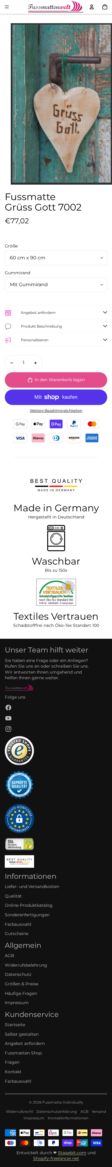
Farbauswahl (18, 924)
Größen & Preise (21, 984)
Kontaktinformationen (68, 1118)
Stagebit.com (72, 1152)
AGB (9, 955)
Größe (11, 246)
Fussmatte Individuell (61, 1102)
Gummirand (17, 272)
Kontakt (13, 1071)
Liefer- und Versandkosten (32, 886)
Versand (99, 1111)
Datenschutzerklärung (56, 1111)
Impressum (17, 1002)
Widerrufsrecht (19, 1111)
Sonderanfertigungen (27, 914)
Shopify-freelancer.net (56, 1158)
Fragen (12, 1062)
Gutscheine (16, 933)
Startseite (15, 1024)
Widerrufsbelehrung (26, 965)
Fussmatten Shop (23, 1053)
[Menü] (7, 7)
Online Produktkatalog (29, 905)
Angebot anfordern (25, 1043)
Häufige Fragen (21, 993)
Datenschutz (18, 974)
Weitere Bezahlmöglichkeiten (56, 411)
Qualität (13, 896)
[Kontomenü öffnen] (91, 6)
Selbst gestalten (22, 1034)
